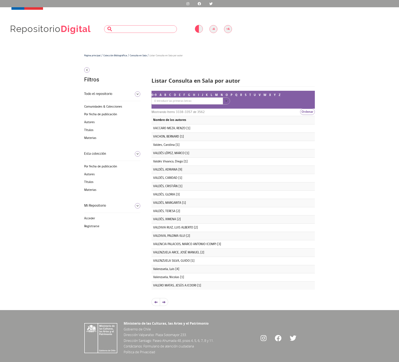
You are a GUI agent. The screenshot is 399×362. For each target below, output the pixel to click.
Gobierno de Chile (137, 329)
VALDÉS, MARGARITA (167, 203)
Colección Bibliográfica (115, 55)
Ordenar (307, 111)
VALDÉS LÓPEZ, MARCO (169, 153)
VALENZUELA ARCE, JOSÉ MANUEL (176, 252)
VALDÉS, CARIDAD (165, 178)
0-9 (154, 95)
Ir (226, 101)
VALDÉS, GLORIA (164, 194)
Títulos (89, 130)
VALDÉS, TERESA (164, 211)
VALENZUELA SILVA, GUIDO (171, 261)
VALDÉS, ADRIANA (165, 169)
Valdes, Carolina (164, 145)
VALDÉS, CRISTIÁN (165, 186)
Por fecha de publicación (100, 114)
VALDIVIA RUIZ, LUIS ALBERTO (173, 227)
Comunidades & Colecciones (103, 106)
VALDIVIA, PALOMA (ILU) (169, 236)
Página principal (92, 55)
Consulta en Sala (138, 55)
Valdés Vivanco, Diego (168, 161)
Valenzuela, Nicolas (166, 277)
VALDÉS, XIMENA (164, 219)
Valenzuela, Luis (164, 269)
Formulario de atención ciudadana (168, 346)
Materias (90, 138)
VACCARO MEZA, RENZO (169, 128)
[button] (110, 70)
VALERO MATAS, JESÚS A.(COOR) (174, 285)
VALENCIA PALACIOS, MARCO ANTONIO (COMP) (184, 244)
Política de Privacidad (139, 352)
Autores (89, 122)
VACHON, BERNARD (166, 136)
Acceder (89, 218)
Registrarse (91, 226)
